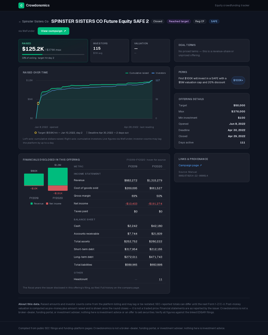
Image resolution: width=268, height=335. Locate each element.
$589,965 (131, 264)
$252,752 (130, 241)
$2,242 (132, 226)
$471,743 (155, 257)
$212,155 (155, 249)
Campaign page (190, 165)
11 (160, 279)
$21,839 (156, 233)
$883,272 (130, 180)
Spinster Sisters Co (33, 21)
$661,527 (155, 188)
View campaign (53, 31)
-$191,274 (155, 203)
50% (159, 196)
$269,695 (131, 188)
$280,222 (155, 241)
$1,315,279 (154, 180)
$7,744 (132, 233)
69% (134, 196)
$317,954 (131, 249)
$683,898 (156, 264)
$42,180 (156, 226)
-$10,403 (131, 203)
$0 (135, 211)
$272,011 (130, 257)
